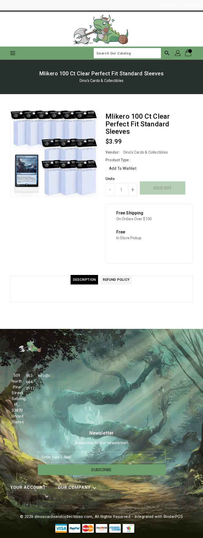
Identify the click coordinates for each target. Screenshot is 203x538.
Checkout (169, 5)
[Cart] (188, 53)
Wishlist (192, 5)
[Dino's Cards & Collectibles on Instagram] (18, 5)
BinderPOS (173, 516)
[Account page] (178, 53)
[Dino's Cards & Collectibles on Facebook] (8, 5)
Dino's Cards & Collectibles (101, 81)
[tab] (84, 279)
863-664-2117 (30, 382)
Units (110, 179)
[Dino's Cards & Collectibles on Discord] (29, 5)
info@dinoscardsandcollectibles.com (43, 375)
